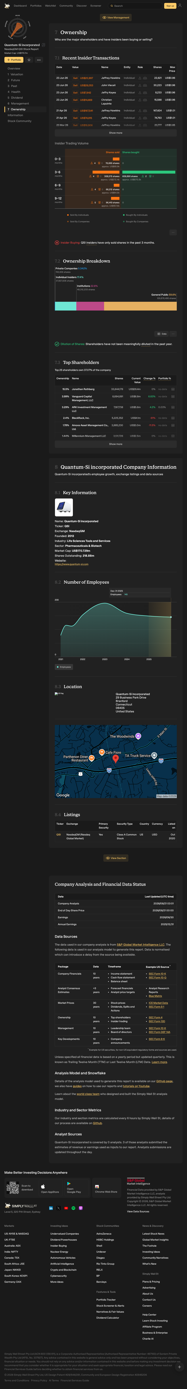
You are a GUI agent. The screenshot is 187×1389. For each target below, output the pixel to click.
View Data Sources (138, 1211)
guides (77, 1086)
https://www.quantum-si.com (71, 564)
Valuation (15, 74)
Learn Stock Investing (155, 1320)
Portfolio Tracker (106, 1299)
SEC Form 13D (157, 1021)
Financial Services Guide (75, 1380)
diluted (145, 344)
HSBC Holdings (105, 1239)
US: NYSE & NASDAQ (16, 1233)
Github (97, 1123)
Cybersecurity (58, 1275)
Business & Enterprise (155, 1332)
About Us (147, 1293)
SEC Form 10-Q (157, 977)
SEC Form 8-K (157, 1039)
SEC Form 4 (155, 1017)
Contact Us (149, 1299)
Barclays (101, 1281)
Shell (99, 1245)
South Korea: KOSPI (15, 1275)
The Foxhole (149, 1245)
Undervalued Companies (64, 1233)
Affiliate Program (152, 1326)
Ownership (16, 109)
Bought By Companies (137, 221)
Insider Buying (58, 1245)
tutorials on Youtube (136, 1086)
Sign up (170, 6)
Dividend (15, 97)
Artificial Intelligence (62, 1263)
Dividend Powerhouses (63, 1239)
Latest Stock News (153, 1233)
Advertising (148, 1287)
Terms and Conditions (16, 1380)
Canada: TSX (11, 1257)
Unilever (101, 1251)
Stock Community (19, 121)
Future (14, 80)
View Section (118, 858)
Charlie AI (148, 1338)
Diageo (100, 1257)
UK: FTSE (9, 1239)
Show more (115, 132)
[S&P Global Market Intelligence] (138, 1181)
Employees (65, 667)
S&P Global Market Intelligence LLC (140, 944)
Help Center (149, 1314)
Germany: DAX (12, 1281)
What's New (149, 1263)
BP (98, 1275)
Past (12, 86)
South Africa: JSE (14, 1263)
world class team (88, 1094)
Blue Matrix (155, 996)
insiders (91, 242)
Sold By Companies (79, 221)
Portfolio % (164, 378)
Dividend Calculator (107, 1317)
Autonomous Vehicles (62, 1257)
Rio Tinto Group (105, 1263)
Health (14, 92)
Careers (147, 1305)
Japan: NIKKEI (12, 1269)
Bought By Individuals (137, 215)
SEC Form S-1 (156, 1006)
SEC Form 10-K (157, 973)
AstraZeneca (103, 1233)
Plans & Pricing (151, 1281)
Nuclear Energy (59, 1251)
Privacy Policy (39, 1380)
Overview (14, 68)
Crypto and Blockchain (63, 1269)
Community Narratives (155, 1257)
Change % (149, 378)
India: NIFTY (11, 1251)
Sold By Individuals (79, 215)
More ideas (56, 1281)
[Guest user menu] (180, 6)
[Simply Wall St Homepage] (7, 6)
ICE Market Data (158, 1002)
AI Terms (54, 1380)
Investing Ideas (151, 1251)
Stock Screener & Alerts (110, 1305)
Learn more (159, 1062)
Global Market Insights (155, 1239)
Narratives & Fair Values (110, 1311)
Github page (164, 1081)
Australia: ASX (12, 1245)
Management (18, 103)
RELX (99, 1269)
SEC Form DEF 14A (159, 1032)
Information (15, 115)
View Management (118, 17)
